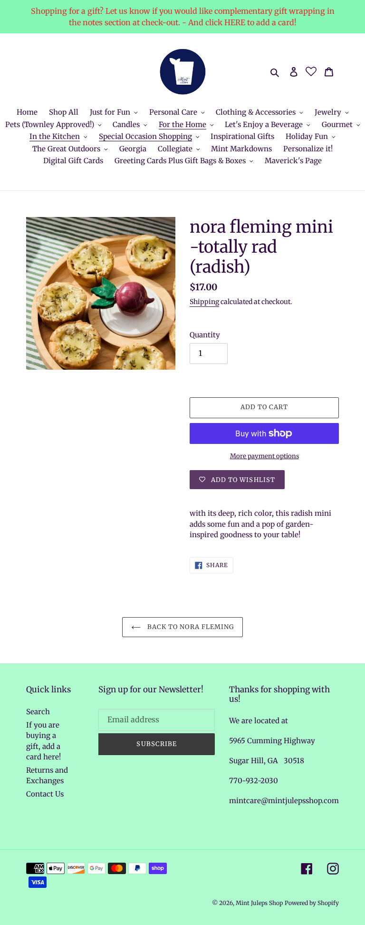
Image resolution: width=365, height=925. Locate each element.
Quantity (205, 334)
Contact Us (45, 793)
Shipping (204, 301)
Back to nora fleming (189, 627)
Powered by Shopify (312, 902)
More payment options (264, 456)
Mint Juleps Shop (259, 902)
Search (38, 711)
